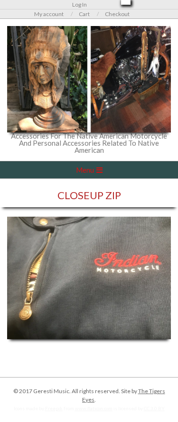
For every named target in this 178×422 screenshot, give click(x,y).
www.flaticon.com (93, 408)
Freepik (54, 408)
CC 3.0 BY (154, 408)
